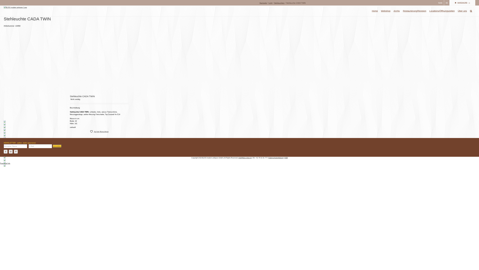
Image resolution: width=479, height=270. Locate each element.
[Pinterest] (16, 152)
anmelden (57, 146)
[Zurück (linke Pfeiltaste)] (4, 135)
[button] (471, 11)
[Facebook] (5, 152)
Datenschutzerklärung (276, 158)
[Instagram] (11, 152)
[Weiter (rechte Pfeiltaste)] (474, 135)
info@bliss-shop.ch (245, 158)
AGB (286, 158)
